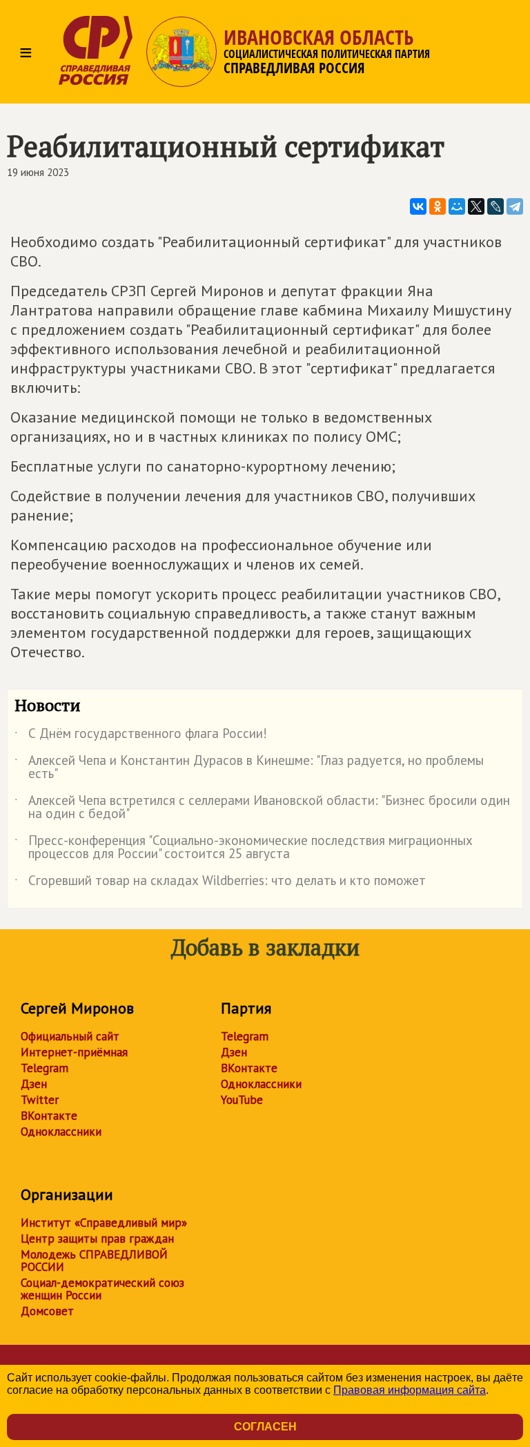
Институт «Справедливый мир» (104, 1222)
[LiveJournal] (495, 206)
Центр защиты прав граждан (97, 1238)
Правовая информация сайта (409, 1390)
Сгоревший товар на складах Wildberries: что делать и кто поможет (220, 883)
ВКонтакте (49, 1115)
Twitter (40, 1100)
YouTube (242, 1100)
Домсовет (47, 1311)
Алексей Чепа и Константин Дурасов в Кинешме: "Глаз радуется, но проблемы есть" (249, 767)
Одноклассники (61, 1131)
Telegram (44, 1068)
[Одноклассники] (437, 206)
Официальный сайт (70, 1036)
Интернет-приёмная (74, 1052)
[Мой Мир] (457, 206)
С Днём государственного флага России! (140, 736)
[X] (476, 206)
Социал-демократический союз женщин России (102, 1288)
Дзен (34, 1084)
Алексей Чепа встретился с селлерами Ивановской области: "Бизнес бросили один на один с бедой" (262, 808)
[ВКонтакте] (418, 206)
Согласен (265, 1427)
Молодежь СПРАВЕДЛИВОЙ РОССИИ (94, 1260)
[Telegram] (515, 206)
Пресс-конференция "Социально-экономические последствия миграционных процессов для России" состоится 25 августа (243, 848)
